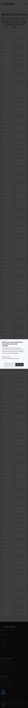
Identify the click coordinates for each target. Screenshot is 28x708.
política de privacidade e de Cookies (10, 358)
